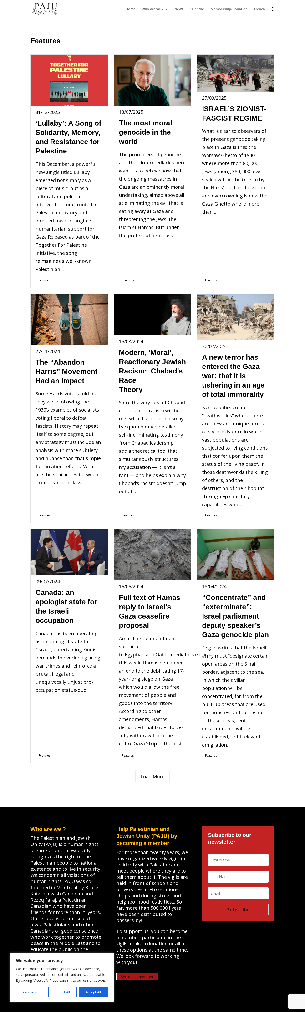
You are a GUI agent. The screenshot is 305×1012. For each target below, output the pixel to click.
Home (130, 9)
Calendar (197, 9)
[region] (62, 977)
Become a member (137, 976)
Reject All (63, 992)
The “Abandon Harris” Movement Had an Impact (66, 371)
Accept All (93, 992)
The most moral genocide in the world (145, 132)
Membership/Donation (229, 9)
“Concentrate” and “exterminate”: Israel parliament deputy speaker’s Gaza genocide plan (235, 616)
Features (44, 280)
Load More (153, 776)
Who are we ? (152, 9)
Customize (31, 992)
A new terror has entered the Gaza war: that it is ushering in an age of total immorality (233, 375)
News (178, 9)
